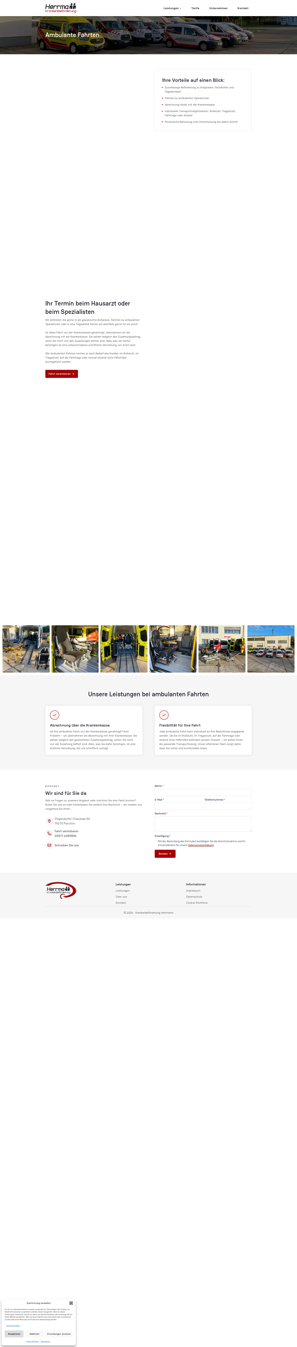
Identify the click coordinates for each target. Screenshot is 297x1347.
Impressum (193, 890)
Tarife (195, 8)
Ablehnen (34, 1333)
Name (159, 786)
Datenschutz (45, 1341)
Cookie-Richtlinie (32, 1341)
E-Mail (159, 799)
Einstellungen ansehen (59, 1333)
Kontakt (243, 8)
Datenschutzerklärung (201, 845)
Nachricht (161, 813)
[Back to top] (290, 1340)
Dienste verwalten (13, 1326)
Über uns (121, 896)
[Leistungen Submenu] (182, 8)
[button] (71, 1303)
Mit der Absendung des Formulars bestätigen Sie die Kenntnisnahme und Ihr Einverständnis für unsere (201, 843)
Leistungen (171, 8)
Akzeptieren (14, 1333)
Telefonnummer (214, 799)
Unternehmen (218, 8)
